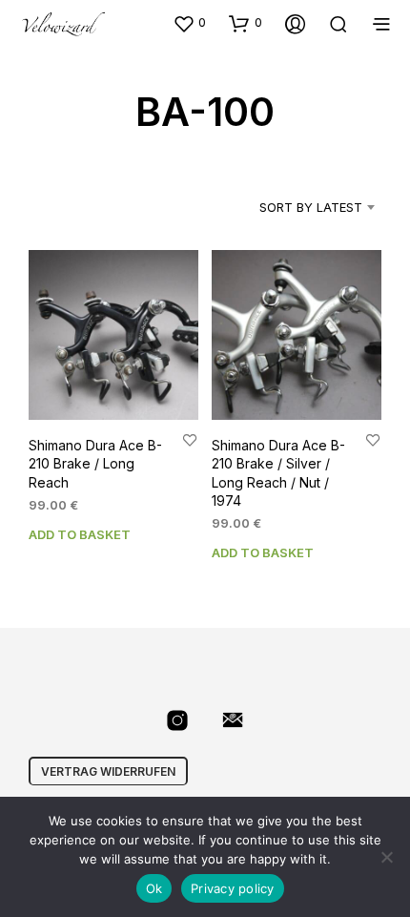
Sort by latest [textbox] (310, 207)
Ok (154, 888)
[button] (189, 22)
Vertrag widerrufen (108, 771)
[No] (386, 856)
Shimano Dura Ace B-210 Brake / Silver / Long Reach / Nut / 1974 (278, 473)
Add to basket (80, 534)
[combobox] (294, 207)
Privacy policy (233, 888)
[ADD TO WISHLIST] (189, 439)
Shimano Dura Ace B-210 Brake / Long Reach (95, 463)
